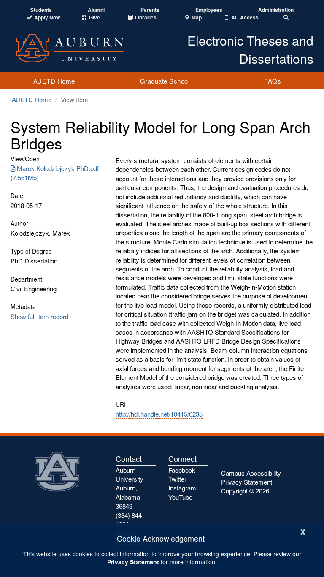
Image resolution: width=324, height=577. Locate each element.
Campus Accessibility (251, 473)
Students (41, 10)
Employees (208, 10)
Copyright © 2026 (245, 490)
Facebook (181, 470)
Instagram (182, 487)
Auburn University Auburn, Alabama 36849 (129, 488)
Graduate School (165, 80)
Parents (149, 10)
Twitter (177, 478)
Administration (276, 10)
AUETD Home (54, 80)
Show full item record (39, 316)
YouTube (180, 497)
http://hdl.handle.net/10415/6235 (159, 413)
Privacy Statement (133, 562)
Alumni (96, 10)
